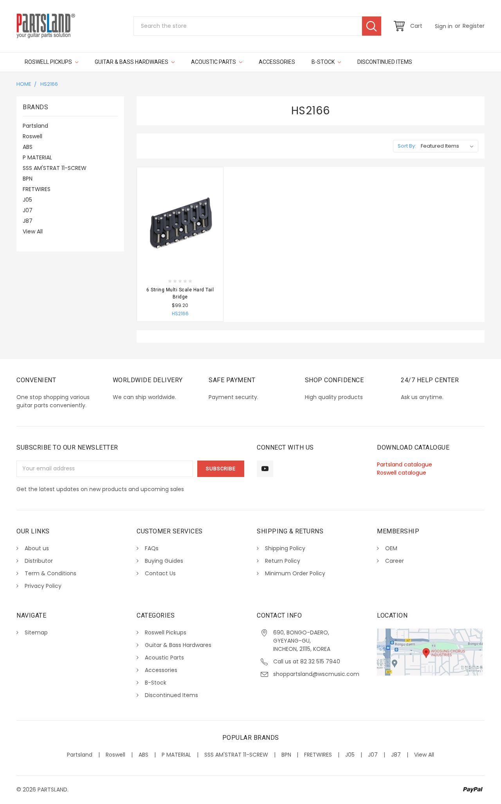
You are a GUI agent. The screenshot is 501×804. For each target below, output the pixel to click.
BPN (27, 178)
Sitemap (36, 632)
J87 (27, 221)
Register (474, 26)
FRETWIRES (36, 189)
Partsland (35, 126)
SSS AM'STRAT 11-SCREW (55, 168)
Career (394, 561)
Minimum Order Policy (295, 573)
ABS (27, 147)
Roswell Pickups (49, 62)
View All (33, 231)
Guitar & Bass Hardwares (132, 62)
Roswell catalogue (401, 473)
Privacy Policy (43, 586)
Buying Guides (164, 561)
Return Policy (282, 561)
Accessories (277, 62)
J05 (27, 200)
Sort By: (407, 146)
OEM (391, 548)
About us (37, 548)
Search (371, 26)
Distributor (39, 561)
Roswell (32, 136)
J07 (27, 210)
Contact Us (160, 573)
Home (23, 84)
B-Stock (324, 62)
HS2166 (49, 84)
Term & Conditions (50, 573)
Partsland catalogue (404, 464)
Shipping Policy (285, 548)
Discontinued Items (384, 62)
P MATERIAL (37, 157)
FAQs (152, 548)
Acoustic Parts (214, 62)
